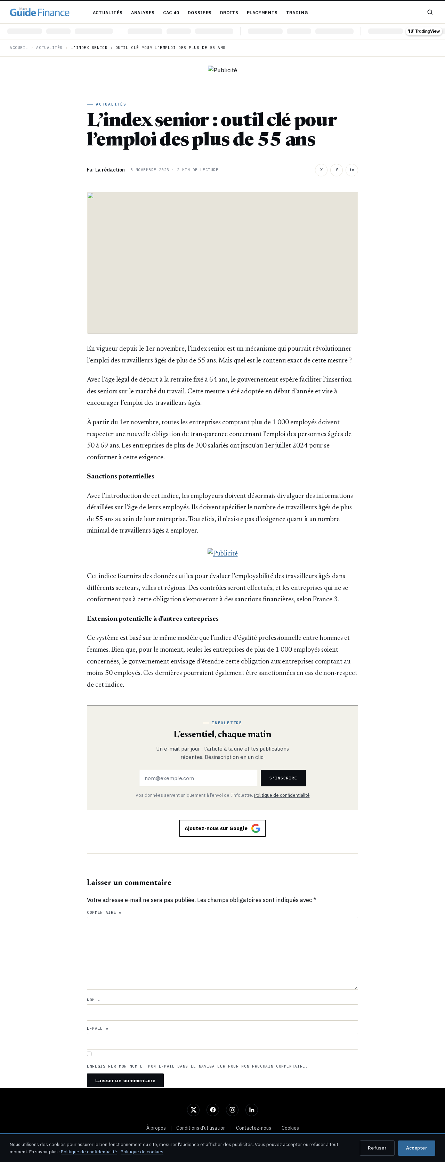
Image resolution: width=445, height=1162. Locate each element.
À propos (156, 1128)
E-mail (97, 1028)
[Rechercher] (430, 12)
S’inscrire (283, 777)
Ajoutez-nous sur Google (216, 828)
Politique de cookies (142, 1151)
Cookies (290, 1128)
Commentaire (104, 912)
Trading (297, 12)
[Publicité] (222, 70)
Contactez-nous (253, 1128)
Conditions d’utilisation (201, 1128)
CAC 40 (171, 12)
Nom (93, 999)
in (351, 169)
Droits (229, 12)
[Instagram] (232, 1110)
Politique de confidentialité (282, 795)
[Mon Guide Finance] (40, 12)
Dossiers (200, 12)
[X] (193, 1110)
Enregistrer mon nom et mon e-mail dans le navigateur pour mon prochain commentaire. (197, 1066)
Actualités (108, 12)
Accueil (19, 47)
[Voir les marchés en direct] (222, 32)
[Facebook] (213, 1110)
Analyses (143, 12)
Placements (262, 12)
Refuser (377, 1148)
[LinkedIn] (251, 1110)
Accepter (416, 1148)
